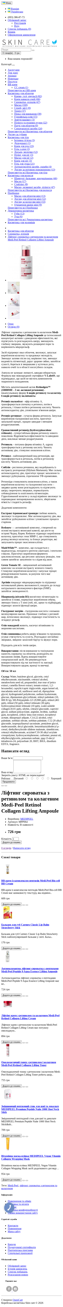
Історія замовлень (17, 1268)
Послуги (12, 81)
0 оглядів (6, 848)
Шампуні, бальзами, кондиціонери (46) (35, 178)
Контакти (13, 1225)
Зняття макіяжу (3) (24, 119)
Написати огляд (22, 848)
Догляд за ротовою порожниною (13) (34, 169)
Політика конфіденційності (23, 1210)
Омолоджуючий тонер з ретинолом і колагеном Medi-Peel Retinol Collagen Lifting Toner (28, 1064)
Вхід (16, 26)
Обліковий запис (17, 1265)
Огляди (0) (13, 326)
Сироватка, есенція (18, 233)
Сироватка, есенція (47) (27, 102)
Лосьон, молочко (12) (26, 152)
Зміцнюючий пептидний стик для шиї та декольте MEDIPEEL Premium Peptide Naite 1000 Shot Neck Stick (30, 1109)
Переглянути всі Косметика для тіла (27, 172)
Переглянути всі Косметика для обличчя (30, 131)
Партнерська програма (20, 1250)
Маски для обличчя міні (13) (29, 196)
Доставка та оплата (18, 1204)
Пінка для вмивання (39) (27, 113)
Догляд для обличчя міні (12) (30, 199)
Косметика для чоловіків (21, 222)
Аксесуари (14, 69)
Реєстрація (20, 23)
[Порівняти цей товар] (6, 785)
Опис (11, 323)
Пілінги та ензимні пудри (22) (30, 122)
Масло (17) (20, 181)
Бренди (12, 1244)
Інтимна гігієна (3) (24, 140)
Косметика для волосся (20, 175)
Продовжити (9, 781)
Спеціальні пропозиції (20, 1253)
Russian (14, 8)
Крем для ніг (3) (23, 160)
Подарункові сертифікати (22, 1247)
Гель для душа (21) (24, 163)
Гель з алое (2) (22, 149)
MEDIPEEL (26, 818)
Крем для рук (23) (24, 146)
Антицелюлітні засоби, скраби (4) (33, 166)
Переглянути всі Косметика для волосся (30, 190)
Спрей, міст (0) (22, 108)
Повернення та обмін (19, 1201)
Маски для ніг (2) (23, 157)
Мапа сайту (14, 1231)
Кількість (6, 838)
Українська (16, 11)
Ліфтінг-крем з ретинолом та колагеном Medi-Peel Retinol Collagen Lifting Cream (30, 1017)
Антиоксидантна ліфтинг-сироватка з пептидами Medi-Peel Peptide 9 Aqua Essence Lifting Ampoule (29, 970)
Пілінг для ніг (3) (23, 155)
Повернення (14, 1228)
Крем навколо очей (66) (27, 99)
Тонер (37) (20, 111)
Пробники (13, 193)
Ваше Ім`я (6, 758)
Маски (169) (21, 105)
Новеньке (13, 78)
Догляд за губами (17, 134)
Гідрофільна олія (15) (25, 116)
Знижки (12, 75)
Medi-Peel (13, 1185)
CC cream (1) (21, 87)
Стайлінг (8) (21, 184)
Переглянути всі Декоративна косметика (30, 219)
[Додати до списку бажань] (2, 785)
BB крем (12, 84)
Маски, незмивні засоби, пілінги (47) (34, 187)
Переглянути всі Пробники (23, 207)
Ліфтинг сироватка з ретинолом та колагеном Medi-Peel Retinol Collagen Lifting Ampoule (33, 238)
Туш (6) (18, 216)
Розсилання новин (18, 1274)
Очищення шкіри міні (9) (28, 204)
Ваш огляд (7, 772)
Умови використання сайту (23, 1212)
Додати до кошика (11, 842)
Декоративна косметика (21, 210)
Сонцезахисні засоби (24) (28, 128)
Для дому (13, 72)
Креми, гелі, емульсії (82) (28, 96)
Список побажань (17, 1271)
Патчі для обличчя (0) (26, 125)
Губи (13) (19, 213)
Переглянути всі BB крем (22, 90)
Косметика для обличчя (21, 93)
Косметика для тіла (18, 137)
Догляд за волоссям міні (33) (29, 202)
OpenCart (18, 1300)
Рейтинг (5, 778)
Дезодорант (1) (22, 143)
